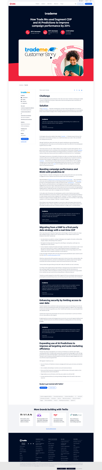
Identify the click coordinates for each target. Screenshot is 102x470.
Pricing (62, 3)
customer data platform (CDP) (54, 255)
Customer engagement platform (46, 396)
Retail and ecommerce (67, 398)
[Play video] (51, 58)
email (54, 163)
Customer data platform (69, 396)
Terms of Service (51, 465)
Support (86, 0)
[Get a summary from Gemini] (31, 444)
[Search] (75, 4)
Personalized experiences (58, 396)
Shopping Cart (71, 182)
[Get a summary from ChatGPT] (29, 444)
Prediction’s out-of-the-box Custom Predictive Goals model (60, 179)
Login (90, 0)
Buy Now (79, 181)
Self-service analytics (76, 398)
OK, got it (61, 468)
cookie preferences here (68, 464)
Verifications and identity (44, 398)
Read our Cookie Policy (79, 468)
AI (75, 396)
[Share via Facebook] (75, 90)
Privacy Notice (36, 465)
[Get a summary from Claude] (33, 444)
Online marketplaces (48, 400)
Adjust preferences (70, 468)
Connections (53, 398)
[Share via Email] (82, 90)
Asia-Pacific (80, 396)
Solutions (43, 3)
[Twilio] (13, 4)
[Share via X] (77, 90)
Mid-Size (59, 398)
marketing (80, 150)
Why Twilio (49, 3)
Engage (41, 400)
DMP (45, 255)
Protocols (55, 400)
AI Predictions (45, 108)
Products (37, 3)
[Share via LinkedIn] (79, 90)
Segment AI (73, 400)
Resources (56, 3)
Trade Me (63, 136)
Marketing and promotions (64, 400)
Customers (21, 85)
